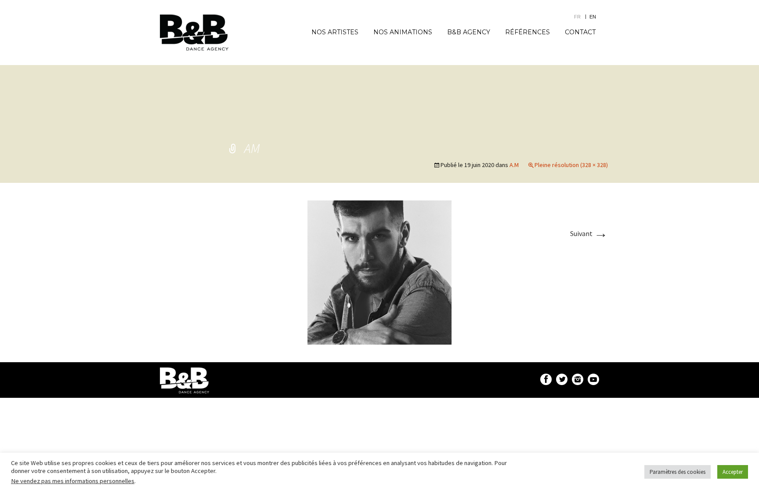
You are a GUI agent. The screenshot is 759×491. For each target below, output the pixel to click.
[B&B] (194, 32)
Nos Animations (402, 32)
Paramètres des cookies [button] (677, 472)
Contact (580, 32)
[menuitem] (581, 16)
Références (527, 32)
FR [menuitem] (577, 16)
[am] (379, 271)
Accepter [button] (733, 472)
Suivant (589, 233)
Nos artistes (334, 32)
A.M (514, 165)
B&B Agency (468, 32)
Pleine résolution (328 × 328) (571, 165)
